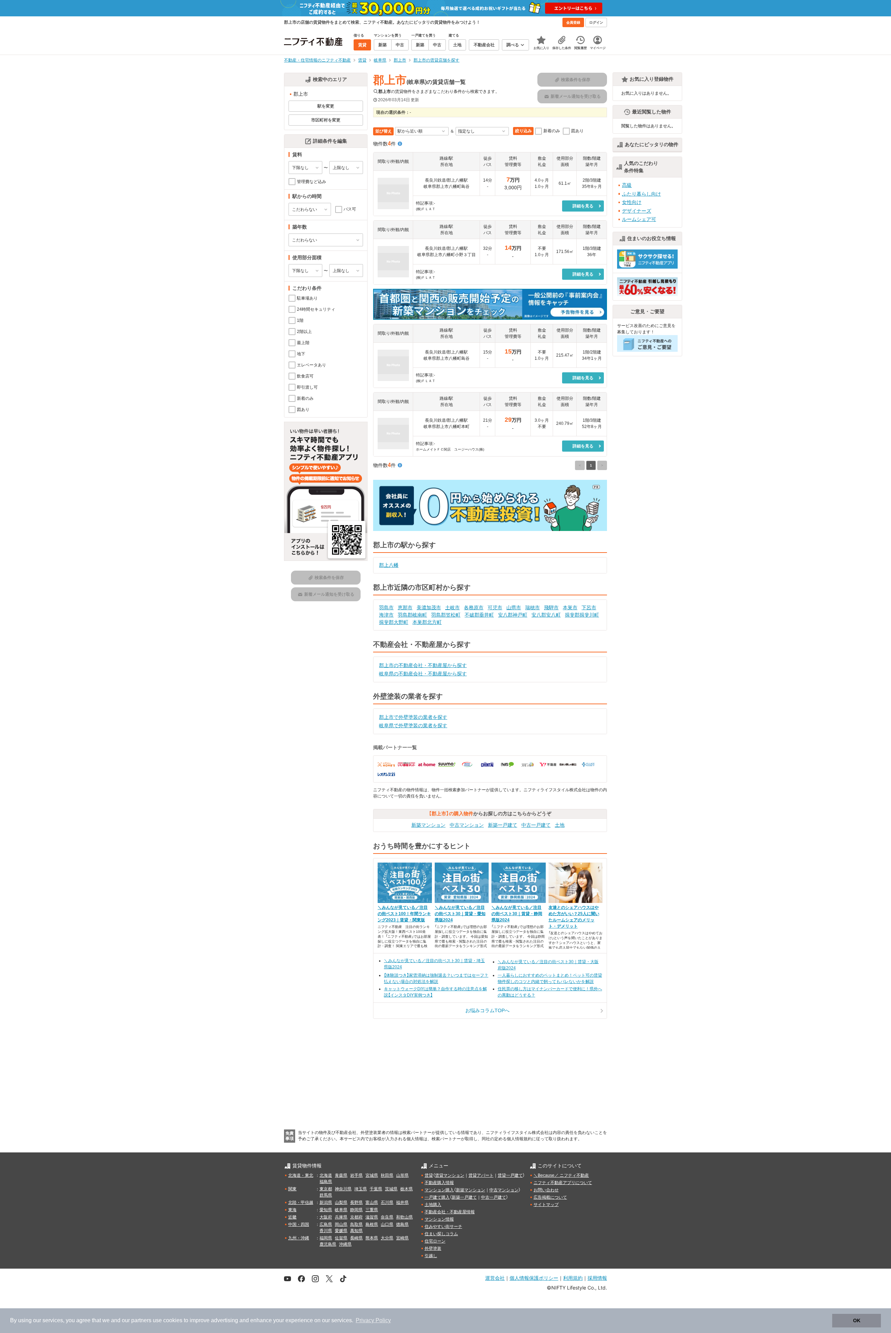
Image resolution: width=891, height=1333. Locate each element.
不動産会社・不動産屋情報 (450, 1211)
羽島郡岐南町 (412, 615)
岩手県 (356, 1175)
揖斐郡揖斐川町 (582, 615)
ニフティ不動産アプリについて (563, 1182)
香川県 (326, 1230)
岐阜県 (341, 1209)
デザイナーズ (636, 211)
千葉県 (376, 1189)
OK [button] (856, 1320)
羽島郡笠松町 (445, 615)
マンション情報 (439, 1219)
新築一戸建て (502, 825)
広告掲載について (550, 1197)
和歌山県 (404, 1217)
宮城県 (371, 1175)
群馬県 (326, 1195)
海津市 (386, 615)
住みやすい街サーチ (443, 1226)
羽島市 (386, 607)
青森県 (341, 1175)
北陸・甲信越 (300, 1202)
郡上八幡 (389, 565)
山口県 (387, 1224)
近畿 (292, 1217)
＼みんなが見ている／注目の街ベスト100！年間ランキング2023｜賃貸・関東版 (404, 913)
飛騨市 (551, 607)
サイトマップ (546, 1204)
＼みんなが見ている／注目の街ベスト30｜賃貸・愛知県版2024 (460, 913)
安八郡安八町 (546, 615)
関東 (292, 1189)
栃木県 (406, 1189)
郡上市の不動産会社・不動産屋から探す (423, 665)
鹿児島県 (328, 1244)
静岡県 (356, 1209)
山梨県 (341, 1202)
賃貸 (429, 1175)
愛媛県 (341, 1230)
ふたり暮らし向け (641, 194)
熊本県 (371, 1238)
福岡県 (326, 1238)
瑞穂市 (532, 607)
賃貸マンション (449, 1175)
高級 (627, 185)
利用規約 (573, 1278)
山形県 (402, 1175)
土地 (560, 825)
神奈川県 (343, 1189)
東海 (292, 1209)
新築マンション (428, 825)
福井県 (402, 1202)
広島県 (326, 1224)
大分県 (387, 1238)
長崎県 (356, 1238)
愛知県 (326, 1209)
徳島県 (402, 1224)
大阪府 (326, 1217)
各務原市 (473, 607)
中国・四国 (298, 1224)
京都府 (356, 1217)
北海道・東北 (300, 1175)
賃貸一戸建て (510, 1175)
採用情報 (597, 1278)
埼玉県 (360, 1189)
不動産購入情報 (439, 1182)
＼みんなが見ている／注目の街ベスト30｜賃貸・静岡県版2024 (516, 913)
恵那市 (405, 607)
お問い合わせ (546, 1190)
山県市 (513, 607)
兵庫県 (341, 1217)
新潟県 (326, 1202)
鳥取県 (356, 1224)
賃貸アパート (481, 1175)
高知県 (356, 1230)
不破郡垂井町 (479, 615)
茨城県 (391, 1189)
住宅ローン (435, 1241)
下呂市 (589, 607)
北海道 (326, 1175)
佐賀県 (341, 1238)
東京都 (326, 1189)
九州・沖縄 (298, 1238)
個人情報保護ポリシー (534, 1278)
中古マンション (467, 825)
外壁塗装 (433, 1248)
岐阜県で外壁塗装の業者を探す (413, 725)
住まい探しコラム (441, 1233)
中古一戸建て (536, 825)
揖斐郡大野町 (393, 622)
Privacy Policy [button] (373, 1320)
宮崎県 (402, 1238)
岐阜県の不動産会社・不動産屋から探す (423, 673)
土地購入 (433, 1204)
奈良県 (387, 1217)
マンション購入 (439, 1190)
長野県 (356, 1202)
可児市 (495, 607)
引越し (431, 1255)
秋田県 (387, 1175)
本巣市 (570, 607)
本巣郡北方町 (427, 622)
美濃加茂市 (429, 607)
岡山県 (341, 1224)
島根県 (371, 1224)
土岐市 (452, 607)
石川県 (387, 1202)
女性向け (631, 202)
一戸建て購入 (437, 1197)
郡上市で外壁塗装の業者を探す (413, 717)
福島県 (326, 1181)
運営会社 (495, 1278)
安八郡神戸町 (512, 615)
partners (141, 1320)
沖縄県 (345, 1244)
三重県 (371, 1209)
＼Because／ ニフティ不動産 (561, 1175)
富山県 (371, 1202)
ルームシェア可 (639, 219)
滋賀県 (371, 1217)
